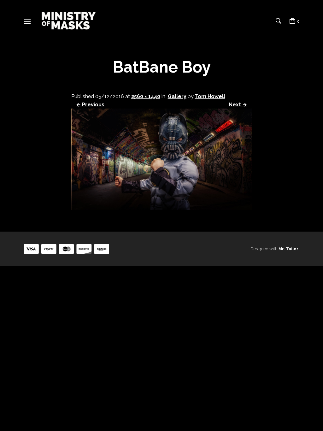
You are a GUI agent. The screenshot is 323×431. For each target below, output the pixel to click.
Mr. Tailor (288, 248)
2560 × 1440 (145, 96)
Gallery (177, 96)
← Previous (90, 105)
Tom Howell (210, 96)
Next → (238, 105)
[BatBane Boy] (161, 208)
